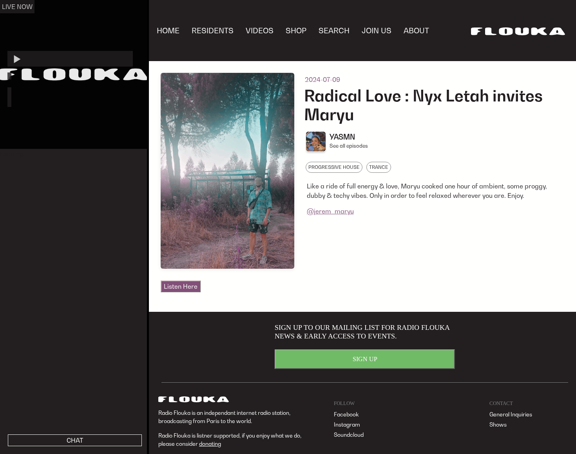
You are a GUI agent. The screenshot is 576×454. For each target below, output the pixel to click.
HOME (168, 30)
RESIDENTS (213, 30)
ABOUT (416, 30)
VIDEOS (260, 30)
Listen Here (180, 286)
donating (210, 443)
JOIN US (376, 30)
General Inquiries (510, 414)
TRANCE (378, 167)
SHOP (296, 30)
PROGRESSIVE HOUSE (334, 167)
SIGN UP (365, 359)
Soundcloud (349, 434)
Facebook (346, 414)
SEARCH (334, 30)
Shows (498, 424)
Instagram (347, 424)
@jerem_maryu (330, 211)
